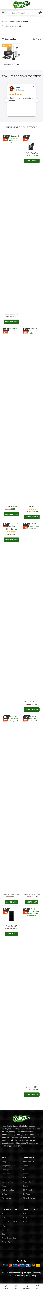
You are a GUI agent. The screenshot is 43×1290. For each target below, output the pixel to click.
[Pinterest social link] (25, 1261)
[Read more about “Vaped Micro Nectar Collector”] (17, 48)
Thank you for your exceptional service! (21, 99)
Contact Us (6, 1230)
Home (4, 22)
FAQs (4, 1226)
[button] (11, 902)
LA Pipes (26, 1194)
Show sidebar (10, 39)
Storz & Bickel (28, 1162)
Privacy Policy (7, 1242)
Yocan (25, 1174)
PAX (24, 1170)
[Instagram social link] (21, 1261)
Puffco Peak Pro (32, 153)
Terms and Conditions (15, 1276)
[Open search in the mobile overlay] (21, 13)
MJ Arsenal (27, 1190)
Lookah (26, 1186)
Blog (3, 1234)
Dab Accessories (8, 1174)
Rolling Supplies (8, 1190)
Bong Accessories (8, 1166)
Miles (18, 87)
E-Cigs (4, 1194)
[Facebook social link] (15, 1261)
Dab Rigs (5, 1170)
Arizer (25, 1166)
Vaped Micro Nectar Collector (11, 65)
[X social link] (18, 1261)
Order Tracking (7, 1218)
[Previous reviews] (6, 100)
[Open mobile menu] (3, 13)
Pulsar (25, 1178)
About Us (5, 1214)
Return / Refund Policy (10, 1222)
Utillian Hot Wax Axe (31, 702)
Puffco (25, 1214)
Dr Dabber (27, 1218)
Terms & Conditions (9, 1238)
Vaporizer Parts (7, 1182)
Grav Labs (27, 1182)
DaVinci (26, 1222)
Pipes (4, 1186)
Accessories (6, 1198)
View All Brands (29, 1198)
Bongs (4, 1162)
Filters (38, 39)
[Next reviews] (37, 100)
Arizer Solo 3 (32, 506)
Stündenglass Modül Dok (11, 895)
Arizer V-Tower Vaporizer (11, 507)
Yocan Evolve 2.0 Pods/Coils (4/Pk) (11, 315)
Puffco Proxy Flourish (32, 894)
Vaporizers (6, 1178)
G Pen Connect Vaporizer (11, 530)
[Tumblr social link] (28, 1261)
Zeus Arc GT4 (31, 1087)
